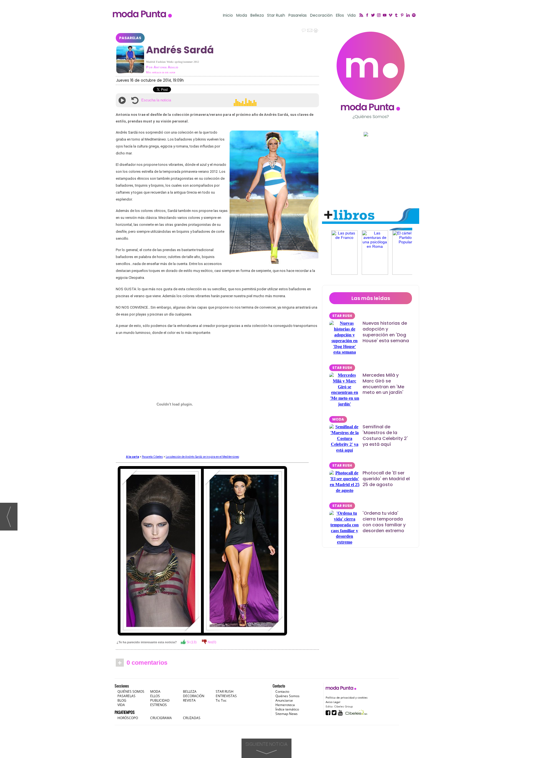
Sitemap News (286, 713)
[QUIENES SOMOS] (370, 75)
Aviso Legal (333, 702)
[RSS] (362, 15)
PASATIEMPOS (125, 712)
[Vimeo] (391, 15)
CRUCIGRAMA (161, 718)
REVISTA (189, 700)
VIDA (121, 704)
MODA (338, 419)
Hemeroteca (285, 704)
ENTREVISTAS (226, 696)
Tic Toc (221, 700)
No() (211, 642)
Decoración (321, 15)
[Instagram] (379, 15)
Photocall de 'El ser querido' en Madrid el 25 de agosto (386, 479)
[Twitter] (373, 15)
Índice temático (287, 709)
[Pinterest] (403, 15)
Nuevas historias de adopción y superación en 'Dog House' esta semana (386, 332)
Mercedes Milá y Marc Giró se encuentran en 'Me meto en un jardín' (383, 384)
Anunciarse (284, 700)
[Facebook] (368, 15)
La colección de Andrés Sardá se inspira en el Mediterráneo (202, 456)
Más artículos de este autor (160, 72)
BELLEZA (190, 691)
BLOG (121, 700)
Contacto (282, 691)
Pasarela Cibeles (152, 456)
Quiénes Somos (287, 696)
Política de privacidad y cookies (347, 697)
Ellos (340, 15)
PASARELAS (130, 38)
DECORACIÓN (193, 696)
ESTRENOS (158, 704)
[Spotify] (414, 15)
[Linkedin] (408, 15)
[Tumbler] (397, 15)
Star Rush (276, 15)
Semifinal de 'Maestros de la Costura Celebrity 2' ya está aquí (385, 435)
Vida (351, 15)
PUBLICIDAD (160, 700)
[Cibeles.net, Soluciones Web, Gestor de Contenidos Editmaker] (356, 712)
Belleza (257, 15)
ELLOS (155, 696)
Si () (191, 642)
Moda (241, 15)
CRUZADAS (191, 718)
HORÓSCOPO (127, 718)
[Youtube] (385, 15)
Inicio (228, 15)
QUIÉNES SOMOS (130, 691)
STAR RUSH (342, 315)
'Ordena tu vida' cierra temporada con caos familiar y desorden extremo (384, 522)
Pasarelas (297, 15)
